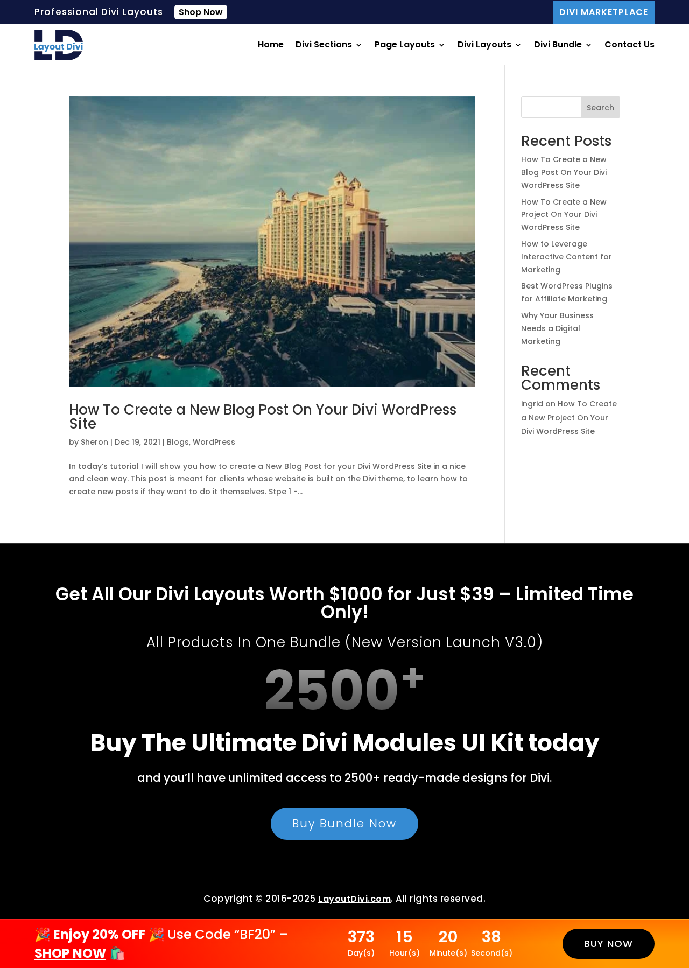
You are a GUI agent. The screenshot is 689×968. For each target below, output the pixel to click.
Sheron (94, 442)
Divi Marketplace (603, 12)
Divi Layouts (484, 44)
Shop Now (201, 12)
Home (271, 44)
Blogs (178, 442)
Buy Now (608, 943)
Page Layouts (405, 44)
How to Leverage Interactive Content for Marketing (566, 257)
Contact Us (629, 44)
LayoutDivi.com (354, 899)
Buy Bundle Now (344, 823)
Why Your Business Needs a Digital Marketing (557, 328)
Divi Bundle (558, 44)
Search (600, 107)
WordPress (214, 442)
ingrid (532, 403)
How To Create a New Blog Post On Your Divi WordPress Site (262, 416)
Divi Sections (324, 44)
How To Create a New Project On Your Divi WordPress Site (564, 215)
